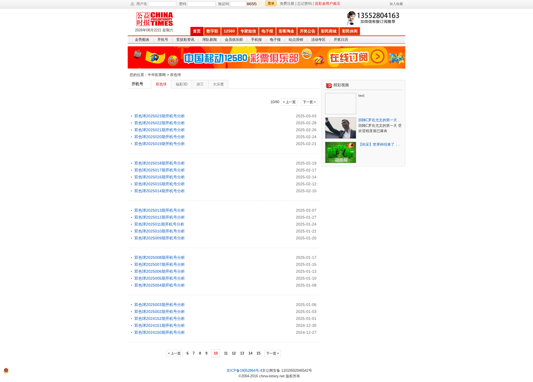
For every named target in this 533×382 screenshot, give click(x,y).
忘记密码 (304, 3)
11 (226, 353)
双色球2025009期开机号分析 (159, 238)
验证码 (223, 4)
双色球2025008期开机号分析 (159, 257)
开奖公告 (307, 31)
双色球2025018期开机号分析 (159, 163)
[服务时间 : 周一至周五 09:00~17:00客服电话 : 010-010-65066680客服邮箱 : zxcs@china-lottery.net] (374, 18)
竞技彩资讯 (185, 39)
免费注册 (287, 3)
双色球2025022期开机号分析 (159, 123)
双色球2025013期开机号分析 (159, 210)
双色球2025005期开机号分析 (159, 278)
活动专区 (318, 39)
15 (258, 353)
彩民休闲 (350, 31)
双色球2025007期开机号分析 (159, 264)
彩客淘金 (286, 31)
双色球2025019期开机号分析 (159, 143)
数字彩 (212, 31)
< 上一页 (289, 102)
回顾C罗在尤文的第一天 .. (379, 120)
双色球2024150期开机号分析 (159, 332)
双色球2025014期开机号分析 (159, 191)
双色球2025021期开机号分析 (159, 130)
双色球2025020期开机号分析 (159, 137)
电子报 (267, 31)
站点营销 (296, 39)
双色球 (161, 84)
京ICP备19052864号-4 (244, 370)
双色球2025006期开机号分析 (159, 271)
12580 (229, 31)
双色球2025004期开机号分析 (159, 285)
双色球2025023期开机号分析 (159, 116)
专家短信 (248, 31)
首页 (197, 31)
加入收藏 (396, 4)
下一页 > (309, 102)
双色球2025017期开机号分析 (159, 170)
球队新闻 (209, 39)
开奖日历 (341, 39)
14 (250, 353)
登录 (270, 3)
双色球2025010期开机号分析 (159, 231)
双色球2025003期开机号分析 (159, 304)
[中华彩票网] (159, 17)
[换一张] (255, 4)
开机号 (162, 39)
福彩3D (181, 84)
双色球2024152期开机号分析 (159, 318)
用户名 (141, 4)
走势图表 (142, 39)
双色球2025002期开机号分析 (159, 311)
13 (242, 353)
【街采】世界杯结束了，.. (379, 144)
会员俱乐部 (234, 39)
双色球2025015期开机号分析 (159, 184)
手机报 (256, 39)
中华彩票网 (157, 75)
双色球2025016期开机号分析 (159, 177)
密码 (182, 4)
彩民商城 (328, 31)
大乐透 (218, 84)
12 (234, 353)
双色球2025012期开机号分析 (159, 217)
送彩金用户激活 (327, 3)
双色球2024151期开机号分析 (159, 325)
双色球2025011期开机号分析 (159, 224)
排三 (200, 84)
